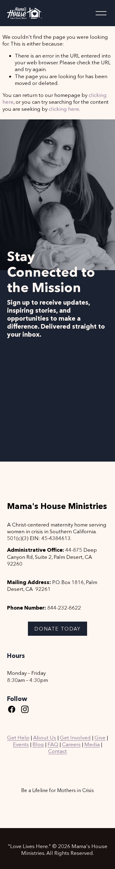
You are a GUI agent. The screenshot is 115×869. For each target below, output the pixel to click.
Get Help (18, 737)
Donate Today (57, 629)
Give (99, 737)
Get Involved (75, 737)
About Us (44, 737)
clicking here (64, 109)
